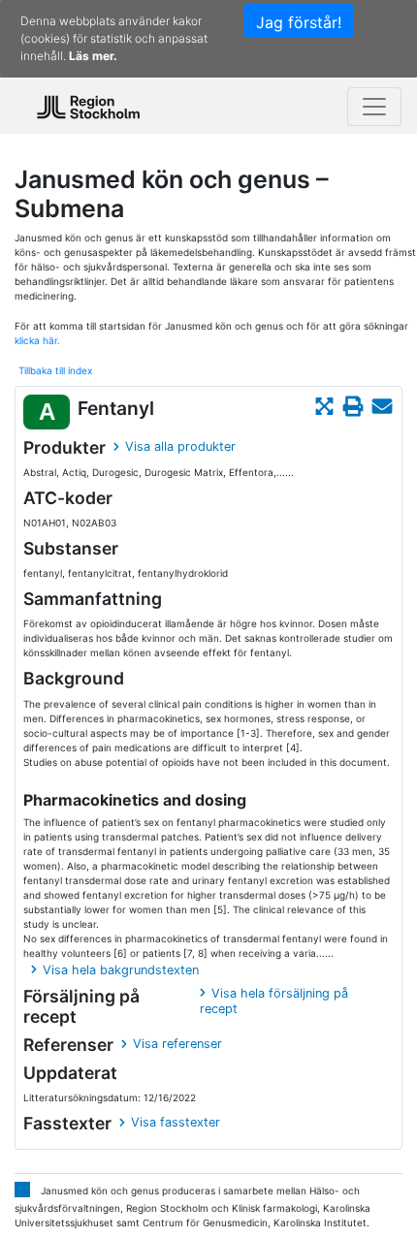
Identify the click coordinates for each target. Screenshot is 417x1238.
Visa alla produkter (180, 446)
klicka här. (37, 340)
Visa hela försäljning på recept (274, 1001)
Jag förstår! (298, 22)
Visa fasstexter (175, 1122)
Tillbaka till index (55, 370)
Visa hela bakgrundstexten (121, 970)
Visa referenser (177, 1043)
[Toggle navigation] (374, 106)
